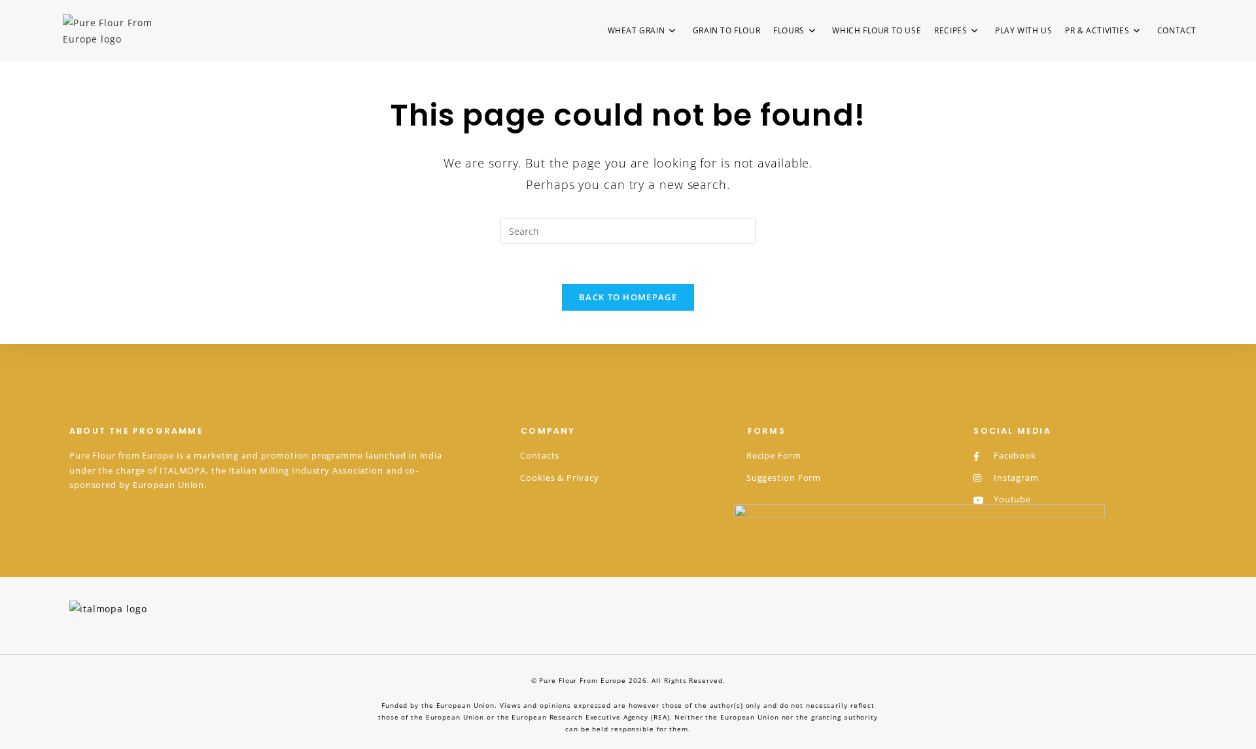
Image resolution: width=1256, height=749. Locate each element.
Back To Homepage (628, 297)
